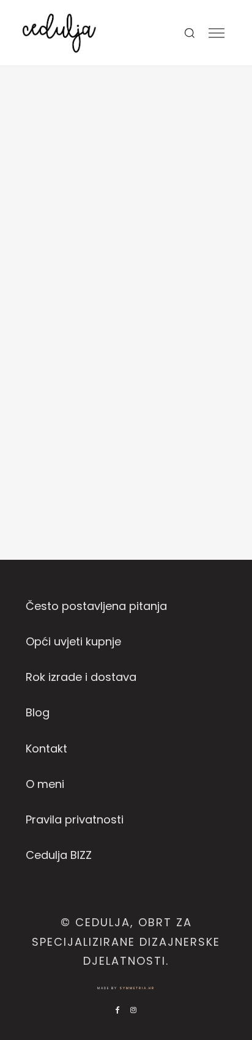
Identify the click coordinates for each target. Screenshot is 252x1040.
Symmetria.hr (137, 988)
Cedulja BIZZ (59, 855)
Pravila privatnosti (75, 819)
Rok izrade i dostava (81, 677)
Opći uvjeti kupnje (73, 641)
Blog (38, 712)
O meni (45, 784)
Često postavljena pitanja (96, 606)
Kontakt (46, 748)
